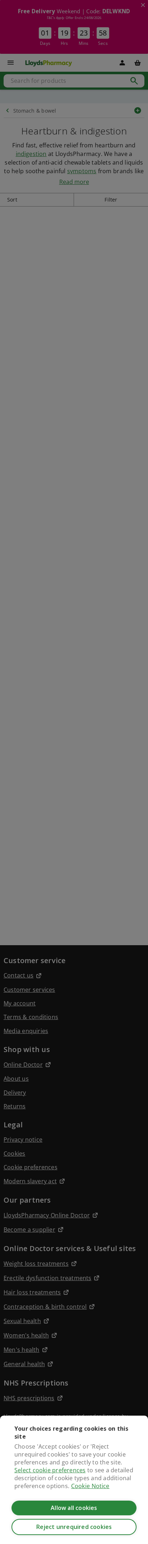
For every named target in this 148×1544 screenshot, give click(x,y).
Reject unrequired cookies (74, 1527)
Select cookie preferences (49, 1470)
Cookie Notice (90, 1486)
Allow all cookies (74, 1508)
